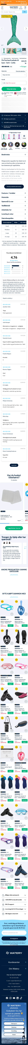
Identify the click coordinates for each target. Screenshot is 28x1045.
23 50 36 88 (15, 978)
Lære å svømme (15, 58)
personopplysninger (14, 944)
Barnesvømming (7, 58)
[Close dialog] (25, 1004)
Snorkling (14, 1030)
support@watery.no (16, 981)
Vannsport (14, 1023)
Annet (14, 1034)
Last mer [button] (14, 465)
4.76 (14, 257)
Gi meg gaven (14, 938)
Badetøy (14, 1027)
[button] (2, 29)
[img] (6, 304)
